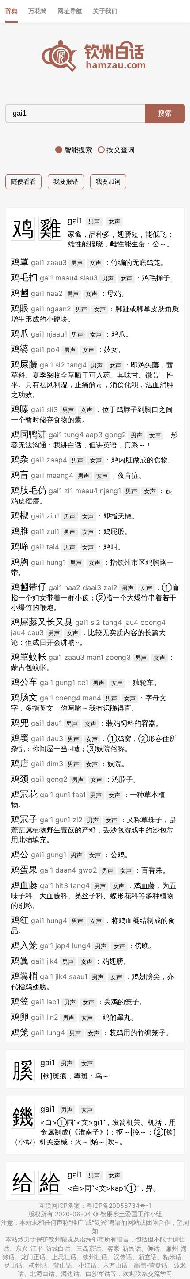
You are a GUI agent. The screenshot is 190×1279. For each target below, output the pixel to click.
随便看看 (23, 181)
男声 (94, 221)
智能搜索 (78, 149)
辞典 (11, 11)
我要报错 (65, 181)
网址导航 (69, 11)
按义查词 (120, 149)
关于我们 (105, 11)
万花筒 (37, 11)
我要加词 (108, 181)
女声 (114, 221)
